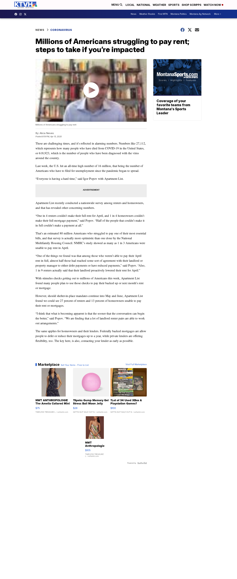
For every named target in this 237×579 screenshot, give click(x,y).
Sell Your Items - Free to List (75, 365)
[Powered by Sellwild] (142, 463)
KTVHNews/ (17, 14)
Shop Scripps (191, 4)
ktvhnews (21, 14)
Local (130, 4)
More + (217, 14)
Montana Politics (179, 14)
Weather (159, 4)
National (143, 4)
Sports (173, 4)
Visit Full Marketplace (136, 364)
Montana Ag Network (200, 14)
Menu (115, 4)
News (133, 14)
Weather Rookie (147, 14)
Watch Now (213, 4)
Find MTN (163, 14)
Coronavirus (61, 30)
